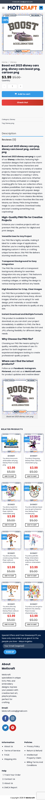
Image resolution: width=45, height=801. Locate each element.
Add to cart (24, 94)
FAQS (6, 754)
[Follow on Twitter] (5, 727)
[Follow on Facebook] (5, 718)
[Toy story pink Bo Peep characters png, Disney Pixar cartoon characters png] (34, 541)
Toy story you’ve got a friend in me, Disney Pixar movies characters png (33, 610)
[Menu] (3, 8)
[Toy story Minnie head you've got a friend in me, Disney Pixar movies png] (34, 492)
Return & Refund (34, 750)
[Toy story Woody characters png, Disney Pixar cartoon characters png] (11, 591)
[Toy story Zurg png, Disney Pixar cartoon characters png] (34, 443)
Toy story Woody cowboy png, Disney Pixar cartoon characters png (10, 559)
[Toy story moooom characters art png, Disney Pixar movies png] (11, 443)
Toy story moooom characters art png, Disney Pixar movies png (10, 461)
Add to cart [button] (9, 476)
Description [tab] (9, 133)
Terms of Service (12, 750)
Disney (13, 62)
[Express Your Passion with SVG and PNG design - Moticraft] (22, 7)
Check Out (22, 102)
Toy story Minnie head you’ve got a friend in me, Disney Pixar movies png (33, 510)
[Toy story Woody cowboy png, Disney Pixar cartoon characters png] (11, 541)
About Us (8, 746)
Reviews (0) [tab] (9, 139)
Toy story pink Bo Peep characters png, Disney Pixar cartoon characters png (32, 560)
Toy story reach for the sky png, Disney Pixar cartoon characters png (10, 510)
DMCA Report (10, 787)
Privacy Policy (33, 746)
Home (4, 62)
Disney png (10, 123)
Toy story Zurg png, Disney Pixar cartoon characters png (33, 460)
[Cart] (41, 8)
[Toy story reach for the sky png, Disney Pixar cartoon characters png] (11, 492)
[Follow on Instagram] (12, 718)
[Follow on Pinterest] (12, 727)
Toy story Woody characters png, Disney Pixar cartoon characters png (11, 610)
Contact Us (9, 779)
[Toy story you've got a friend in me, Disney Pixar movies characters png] (34, 591)
